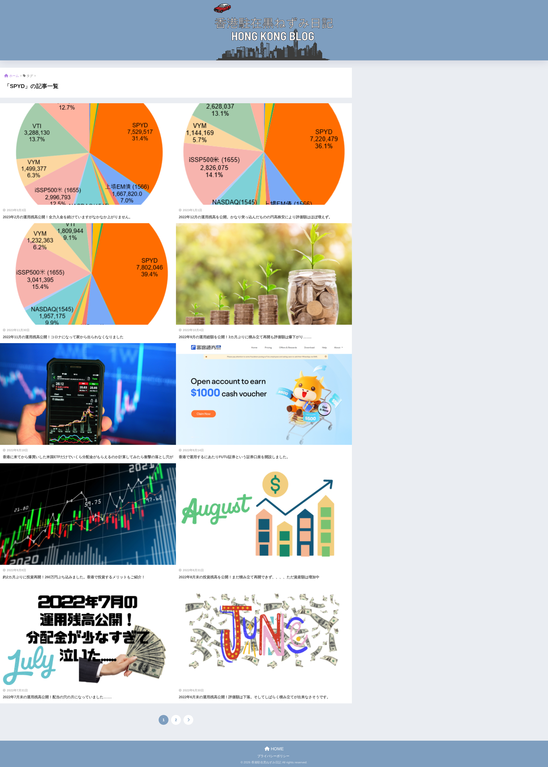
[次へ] (188, 720)
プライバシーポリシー (273, 756)
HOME (277, 748)
